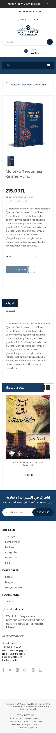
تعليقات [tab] (10, 311)
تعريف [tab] (10, 303)
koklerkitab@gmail (17, 650)
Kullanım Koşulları (28, 727)
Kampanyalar (12, 541)
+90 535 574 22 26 (32, 11)
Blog (7, 562)
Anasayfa (10, 536)
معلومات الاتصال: (10, 643)
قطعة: (8, 256)
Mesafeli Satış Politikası (25, 724)
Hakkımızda (11, 557)
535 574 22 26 (14, 646)
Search (9, 601)
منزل (8, 81)
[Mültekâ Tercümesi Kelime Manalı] (11, 161)
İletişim (38, 721)
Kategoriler (11, 552)
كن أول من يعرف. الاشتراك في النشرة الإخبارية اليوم (28, 502)
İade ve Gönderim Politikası (25, 718)
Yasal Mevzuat (25, 715)
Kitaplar (9, 576)
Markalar (9, 547)
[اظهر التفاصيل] (41, 468)
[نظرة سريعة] (28, 427)
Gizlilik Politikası (19, 721)
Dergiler (9, 582)
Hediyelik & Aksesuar (16, 587)
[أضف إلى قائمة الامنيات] (18, 49)
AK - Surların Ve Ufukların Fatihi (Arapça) (28, 464)
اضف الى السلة (18, 269)
